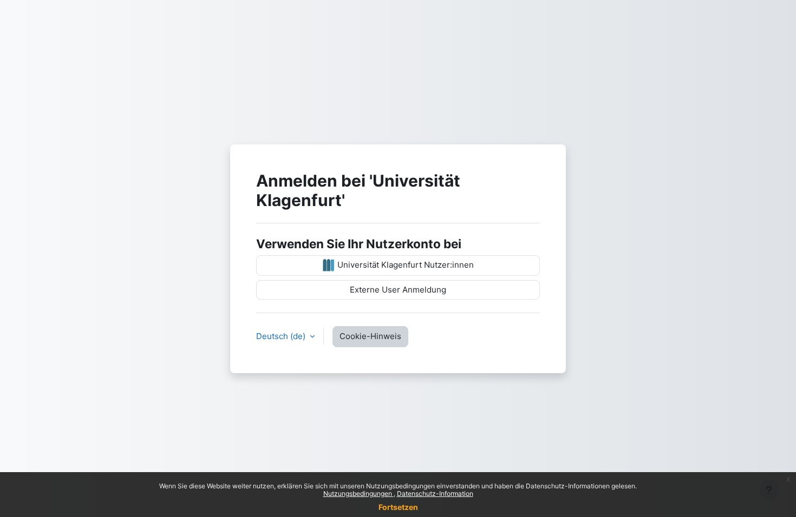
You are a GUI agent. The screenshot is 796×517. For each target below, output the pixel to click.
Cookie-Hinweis (370, 336)
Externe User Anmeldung (398, 289)
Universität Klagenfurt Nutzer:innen (404, 265)
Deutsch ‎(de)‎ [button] (282, 336)
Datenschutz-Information (435, 493)
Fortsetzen (398, 507)
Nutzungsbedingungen (358, 493)
